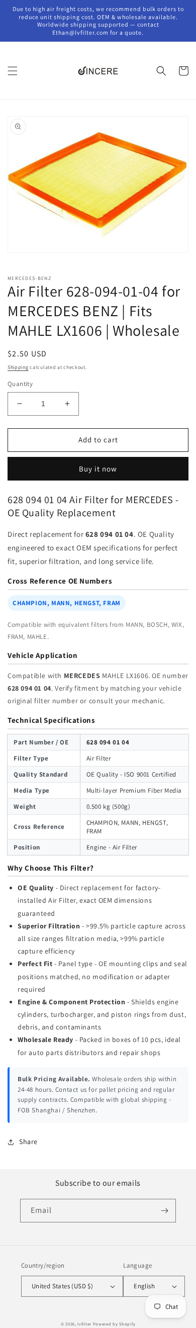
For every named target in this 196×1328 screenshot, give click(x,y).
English (144, 1286)
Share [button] (28, 1141)
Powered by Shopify (114, 1323)
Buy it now (98, 468)
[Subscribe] (164, 1210)
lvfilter (84, 1323)
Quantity (20, 384)
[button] (13, 71)
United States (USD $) (62, 1286)
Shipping (18, 367)
